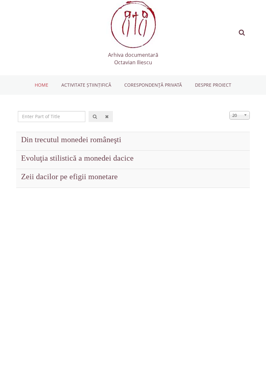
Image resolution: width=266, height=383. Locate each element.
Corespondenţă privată (153, 85)
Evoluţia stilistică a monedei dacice (77, 158)
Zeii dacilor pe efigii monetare (69, 176)
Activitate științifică (86, 85)
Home (41, 85)
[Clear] (107, 116)
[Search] (95, 116)
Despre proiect (213, 85)
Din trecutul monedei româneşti (71, 139)
